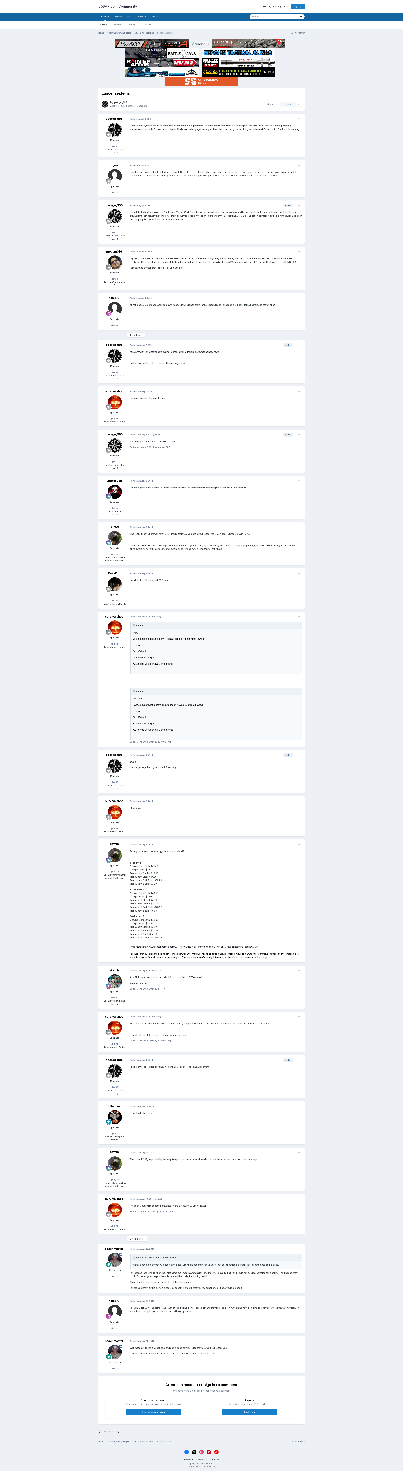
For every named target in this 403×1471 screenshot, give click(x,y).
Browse (105, 16)
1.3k (116, 192)
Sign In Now (249, 1412)
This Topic (288, 16)
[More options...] (299, 119)
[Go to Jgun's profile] (115, 176)
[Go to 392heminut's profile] (115, 1117)
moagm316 (114, 251)
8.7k (116, 325)
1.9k (116, 600)
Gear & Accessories (138, 105)
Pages (155, 16)
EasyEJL (114, 573)
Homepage (147, 24)
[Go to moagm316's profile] (115, 262)
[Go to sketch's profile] (115, 981)
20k (116, 508)
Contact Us (201, 1459)
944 (116, 1276)
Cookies (214, 1459)
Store (130, 16)
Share (272, 104)
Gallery (132, 24)
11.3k (115, 418)
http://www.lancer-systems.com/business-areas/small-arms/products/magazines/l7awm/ (175, 352)
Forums (103, 24)
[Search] (301, 16)
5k (115, 1133)
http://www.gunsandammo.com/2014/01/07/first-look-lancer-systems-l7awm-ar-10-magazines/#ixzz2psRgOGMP (200, 946)
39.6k (116, 554)
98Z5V (114, 527)
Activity (118, 16)
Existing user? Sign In (275, 6)
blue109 (114, 298)
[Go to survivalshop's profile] (115, 402)
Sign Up (297, 6)
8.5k (116, 997)
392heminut (114, 1106)
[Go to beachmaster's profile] (115, 1260)
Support (142, 16)
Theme (188, 1459)
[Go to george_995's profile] (105, 104)
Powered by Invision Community (201, 1466)
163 (116, 279)
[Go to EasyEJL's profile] (115, 584)
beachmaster (114, 1248)
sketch (114, 970)
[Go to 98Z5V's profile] (115, 538)
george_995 (120, 102)
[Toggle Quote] (134, 625)
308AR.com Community (117, 6)
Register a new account (153, 1412)
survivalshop (114, 391)
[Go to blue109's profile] (115, 309)
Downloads (118, 24)
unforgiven (114, 480)
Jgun (114, 165)
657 (116, 146)
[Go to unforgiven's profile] (115, 492)
